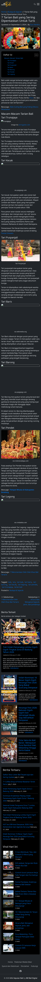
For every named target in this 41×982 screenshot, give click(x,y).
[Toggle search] (35, 4)
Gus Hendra (35, 24)
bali (9, 582)
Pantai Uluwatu (7, 233)
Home (3, 12)
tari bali (20, 582)
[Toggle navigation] (38, 4)
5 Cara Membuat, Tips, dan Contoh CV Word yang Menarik (25, 854)
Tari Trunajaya (11, 60)
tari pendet (32, 584)
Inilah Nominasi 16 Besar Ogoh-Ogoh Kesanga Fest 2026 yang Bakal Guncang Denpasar (18, 836)
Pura (31, 98)
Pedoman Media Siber (23, 962)
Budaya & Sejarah (15, 12)
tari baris (28, 582)
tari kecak (13, 584)
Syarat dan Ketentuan (10, 966)
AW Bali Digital (31, 978)
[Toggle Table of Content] (35, 55)
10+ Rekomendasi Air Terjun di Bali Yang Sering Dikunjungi (26, 914)
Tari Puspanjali (11, 65)
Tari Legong (11, 74)
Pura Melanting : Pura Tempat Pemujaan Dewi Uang (24, 936)
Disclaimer (25, 966)
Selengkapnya (14, 668)
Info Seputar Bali (16, 978)
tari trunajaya (7, 587)
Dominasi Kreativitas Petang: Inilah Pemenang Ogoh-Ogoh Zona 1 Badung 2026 (18, 798)
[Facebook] (20, 971)
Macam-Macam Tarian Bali (13, 58)
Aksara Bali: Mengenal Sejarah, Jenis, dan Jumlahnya (24, 925)
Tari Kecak (10, 63)
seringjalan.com (24, 125)
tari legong (22, 584)
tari (14, 582)
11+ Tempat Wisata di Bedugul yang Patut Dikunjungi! (23, 903)
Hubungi (34, 966)
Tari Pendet (11, 72)
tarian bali (18, 587)
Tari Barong (11, 70)
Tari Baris (10, 67)
